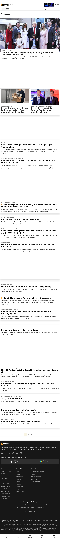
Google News (20, 492)
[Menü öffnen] (58, 5)
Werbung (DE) (35, 479)
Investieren (19, 476)
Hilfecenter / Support (37, 471)
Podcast (18, 482)
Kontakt (33, 474)
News (18, 471)
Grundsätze (4, 488)
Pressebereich (35, 482)
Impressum (4, 481)
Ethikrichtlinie (5, 491)
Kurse (18, 474)
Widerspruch (40, 507)
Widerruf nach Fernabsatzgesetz (26, 507)
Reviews (18, 479)
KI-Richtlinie (4, 499)
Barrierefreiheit (5, 486)
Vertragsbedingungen (11, 504)
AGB (26, 511)
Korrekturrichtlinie (6, 496)
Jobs (2, 476)
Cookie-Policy (32, 504)
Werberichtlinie (5, 493)
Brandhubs (19, 487)
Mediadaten (4, 478)
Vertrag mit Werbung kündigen (46, 504)
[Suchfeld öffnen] (56, 5)
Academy (19, 484)
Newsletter (19, 489)
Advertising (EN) (36, 476)
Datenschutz (5, 483)
